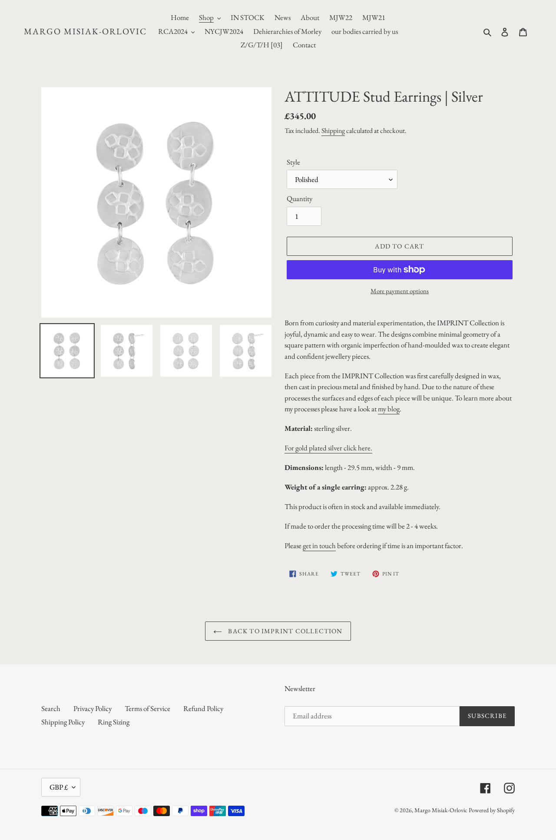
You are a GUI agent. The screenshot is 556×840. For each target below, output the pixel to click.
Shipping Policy (63, 722)
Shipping (333, 130)
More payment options (400, 291)
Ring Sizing (113, 722)
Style (293, 162)
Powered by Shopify (492, 810)
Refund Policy (203, 708)
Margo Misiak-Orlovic (85, 31)
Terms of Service (147, 708)
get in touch (319, 545)
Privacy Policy (92, 708)
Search (50, 708)
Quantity (299, 198)
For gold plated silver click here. (328, 448)
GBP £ (59, 787)
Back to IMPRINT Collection (284, 631)
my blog (389, 408)
